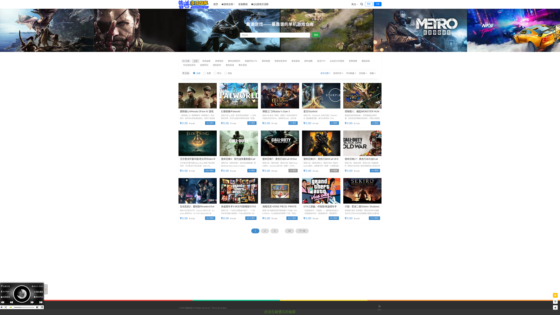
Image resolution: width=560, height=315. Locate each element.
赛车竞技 (243, 65)
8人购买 (252, 171)
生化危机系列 (189, 65)
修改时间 (337, 73)
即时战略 (308, 61)
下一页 (302, 231)
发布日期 (324, 73)
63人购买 (333, 218)
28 (289, 231)
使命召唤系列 (234, 61)
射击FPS (321, 61)
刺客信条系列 (281, 61)
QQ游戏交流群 (260, 4)
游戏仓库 (228, 4)
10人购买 (375, 171)
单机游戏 (296, 61)
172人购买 (374, 218)
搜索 (316, 35)
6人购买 (375, 123)
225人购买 (209, 171)
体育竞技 (219, 61)
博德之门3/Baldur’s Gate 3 (276, 111)
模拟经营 (366, 61)
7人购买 (293, 123)
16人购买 (210, 123)
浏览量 (362, 73)
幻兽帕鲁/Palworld (230, 111)
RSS (380, 310)
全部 (196, 61)
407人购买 (251, 218)
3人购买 (252, 123)
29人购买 (210, 218)
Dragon (224, 308)
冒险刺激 (266, 61)
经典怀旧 (204, 65)
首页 (215, 4)
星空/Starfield (310, 111)
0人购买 (293, 171)
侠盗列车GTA (251, 61)
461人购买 (292, 218)
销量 (372, 73)
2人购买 (334, 123)
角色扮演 (230, 65)
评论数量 (350, 73)
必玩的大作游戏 (337, 61)
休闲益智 (206, 61)
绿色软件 (217, 65)
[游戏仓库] (193, 8)
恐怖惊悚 (353, 61)
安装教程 (243, 4)
